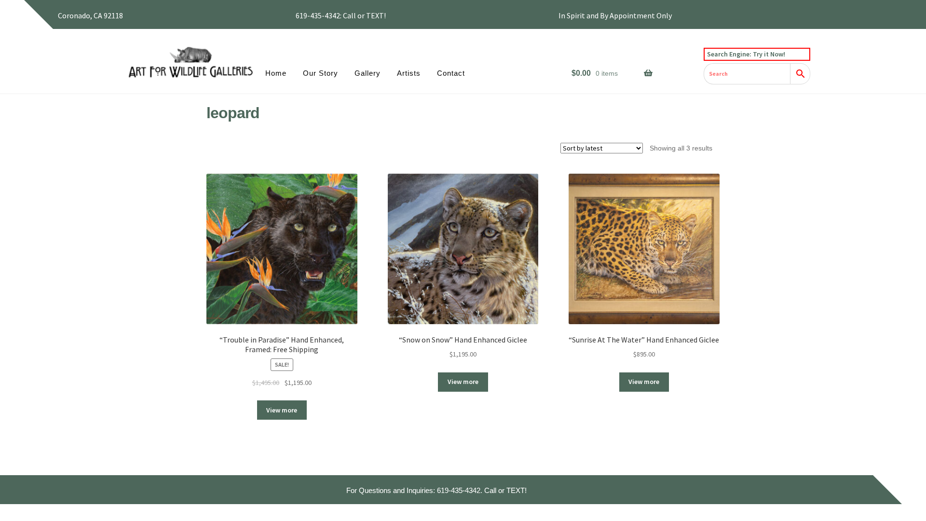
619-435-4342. (459, 490)
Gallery (367, 73)
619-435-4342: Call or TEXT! (341, 15)
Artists (409, 73)
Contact (451, 73)
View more (281, 410)
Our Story (320, 73)
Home (275, 73)
